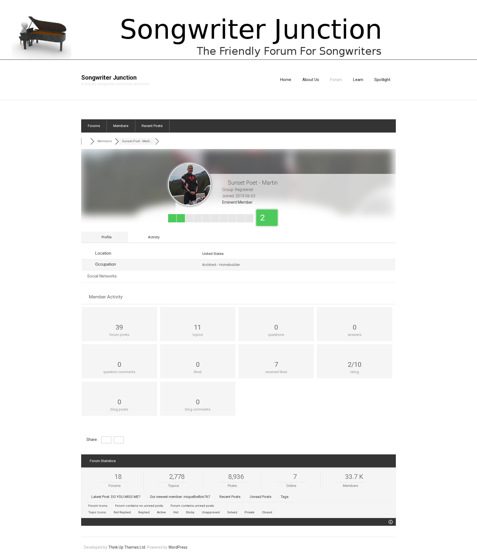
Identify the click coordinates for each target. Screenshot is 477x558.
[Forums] (85, 141)
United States (213, 254)
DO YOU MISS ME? (126, 497)
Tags (284, 497)
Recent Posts (152, 126)
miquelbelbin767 (197, 497)
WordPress (177, 547)
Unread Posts (260, 497)
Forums (94, 126)
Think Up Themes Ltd (126, 547)
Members (120, 126)
